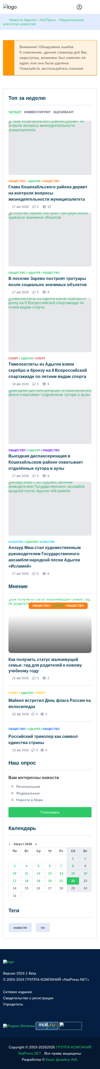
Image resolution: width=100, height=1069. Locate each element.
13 (50, 873)
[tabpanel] (50, 348)
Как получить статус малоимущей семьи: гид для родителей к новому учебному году (45, 665)
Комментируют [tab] (37, 112)
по (43, 927)
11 (26, 873)
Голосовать (50, 812)
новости (20, 927)
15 (73, 873)
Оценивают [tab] (63, 112)
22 (73, 881)
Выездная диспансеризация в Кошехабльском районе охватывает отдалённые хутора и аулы (45, 462)
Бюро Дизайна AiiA (61, 1059)
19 (38, 881)
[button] (94, 8)
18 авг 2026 (20, 384)
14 (61, 873)
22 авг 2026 (20, 678)
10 (14, 873)
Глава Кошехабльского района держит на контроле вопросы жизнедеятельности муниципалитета (47, 193)
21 (61, 881)
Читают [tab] (15, 112)
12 (38, 873)
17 (14, 881)
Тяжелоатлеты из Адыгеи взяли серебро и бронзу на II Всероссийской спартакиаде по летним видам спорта (47, 370)
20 (50, 881)
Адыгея (34, 181)
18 (26, 881)
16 (85, 873)
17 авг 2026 (20, 207)
